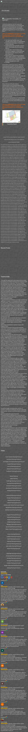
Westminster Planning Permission (14, 507)
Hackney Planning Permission (14, 541)
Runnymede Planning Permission (14, 556)
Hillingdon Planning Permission (14, 524)
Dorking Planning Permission (14, 490)
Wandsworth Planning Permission (14, 488)
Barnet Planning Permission (14, 548)
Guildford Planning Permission (14, 536)
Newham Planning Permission (14, 469)
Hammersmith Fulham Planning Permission (14, 505)
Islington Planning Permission (14, 498)
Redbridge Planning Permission (14, 481)
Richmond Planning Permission (14, 495)
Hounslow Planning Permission (14, 459)
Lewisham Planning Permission (14, 543)
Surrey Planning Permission (14, 534)
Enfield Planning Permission (13, 522)
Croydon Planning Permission (14, 464)
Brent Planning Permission (14, 539)
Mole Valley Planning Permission (14, 546)
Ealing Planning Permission (14, 500)
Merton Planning (14, 476)
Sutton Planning (14, 478)
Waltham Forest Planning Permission (14, 510)
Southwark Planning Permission (13, 471)
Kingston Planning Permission (14, 514)
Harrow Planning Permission (14, 466)
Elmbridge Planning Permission (14, 553)
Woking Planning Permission (14, 517)
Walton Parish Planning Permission (14, 529)
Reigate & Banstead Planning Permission (14, 565)
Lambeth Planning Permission (14, 502)
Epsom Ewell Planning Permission (14, 526)
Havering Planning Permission (14, 483)
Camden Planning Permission (14, 563)
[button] (14, 6)
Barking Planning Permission (14, 568)
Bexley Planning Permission (13, 519)
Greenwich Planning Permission (13, 485)
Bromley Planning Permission (14, 558)
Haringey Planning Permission (14, 560)
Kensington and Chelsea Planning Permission (14, 461)
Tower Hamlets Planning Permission (13, 457)
